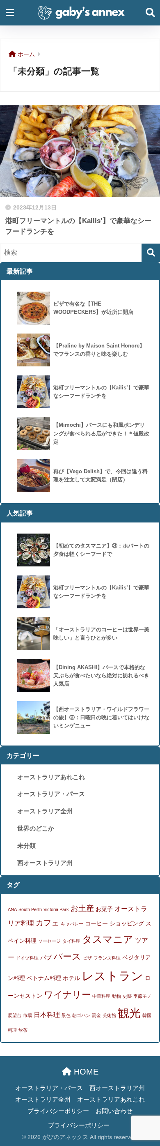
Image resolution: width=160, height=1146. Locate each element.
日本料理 (47, 1014)
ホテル (71, 978)
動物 (116, 996)
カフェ (47, 922)
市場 (27, 1015)
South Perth (30, 909)
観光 (129, 1013)
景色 (66, 1015)
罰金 (96, 1015)
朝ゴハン (81, 1015)
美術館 (109, 1015)
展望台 (14, 1015)
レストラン (112, 976)
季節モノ (142, 996)
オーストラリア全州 (45, 811)
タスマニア (107, 939)
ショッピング (127, 923)
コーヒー (96, 923)
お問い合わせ (114, 1111)
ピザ (87, 957)
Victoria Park (56, 909)
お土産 (82, 908)
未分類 (26, 845)
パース (67, 956)
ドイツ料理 (27, 957)
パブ (46, 957)
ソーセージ (49, 941)
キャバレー (72, 923)
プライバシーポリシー (58, 1111)
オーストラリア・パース (51, 793)
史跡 (127, 996)
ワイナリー (67, 995)
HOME (84, 1071)
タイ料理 (71, 941)
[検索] (151, 253)
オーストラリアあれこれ (51, 776)
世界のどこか (35, 828)
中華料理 (101, 996)
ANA (12, 909)
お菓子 (104, 909)
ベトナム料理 (44, 978)
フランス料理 (107, 957)
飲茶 (22, 1030)
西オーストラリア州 (45, 862)
